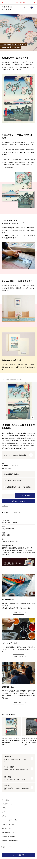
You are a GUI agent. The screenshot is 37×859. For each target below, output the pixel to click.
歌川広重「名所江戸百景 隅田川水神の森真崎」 (11, 741)
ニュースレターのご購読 (8, 824)
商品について (6, 513)
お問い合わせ (5, 816)
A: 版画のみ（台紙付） (13, 474)
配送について (18, 513)
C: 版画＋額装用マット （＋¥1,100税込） (19, 487)
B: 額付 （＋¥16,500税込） (14, 480)
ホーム (3, 379)
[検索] (24, 8)
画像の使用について (7, 828)
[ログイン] (27, 8)
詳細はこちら (17, 612)
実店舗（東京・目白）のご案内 (19, 2)
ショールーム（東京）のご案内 (10, 820)
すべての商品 (5, 800)
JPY (9, 847)
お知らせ (4, 812)
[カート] (31, 8)
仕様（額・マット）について (9, 468)
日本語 (3, 847)
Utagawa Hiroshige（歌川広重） (10, 738)
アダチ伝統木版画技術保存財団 (10, 840)
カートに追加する (18, 855)
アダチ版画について (7, 804)
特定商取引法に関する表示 (8, 836)
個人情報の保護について (8, 832)
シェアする (5, 506)
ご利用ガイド (5, 808)
